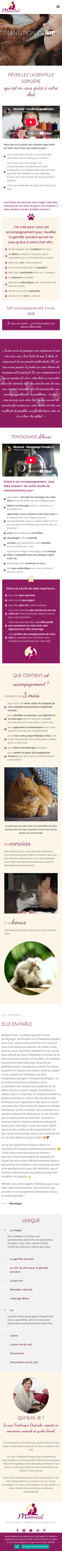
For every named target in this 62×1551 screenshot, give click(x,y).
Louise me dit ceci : (21, 1344)
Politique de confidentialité (35, 1546)
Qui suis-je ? (31, 1417)
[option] (31, 1118)
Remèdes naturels (21, 1289)
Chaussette (17, 1353)
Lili (11, 1310)
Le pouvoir (16, 1280)
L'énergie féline (19, 1298)
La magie (15, 1230)
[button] (31, 1230)
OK (17, 1546)
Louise (14, 1335)
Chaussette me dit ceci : (24, 1362)
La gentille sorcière (22, 1259)
